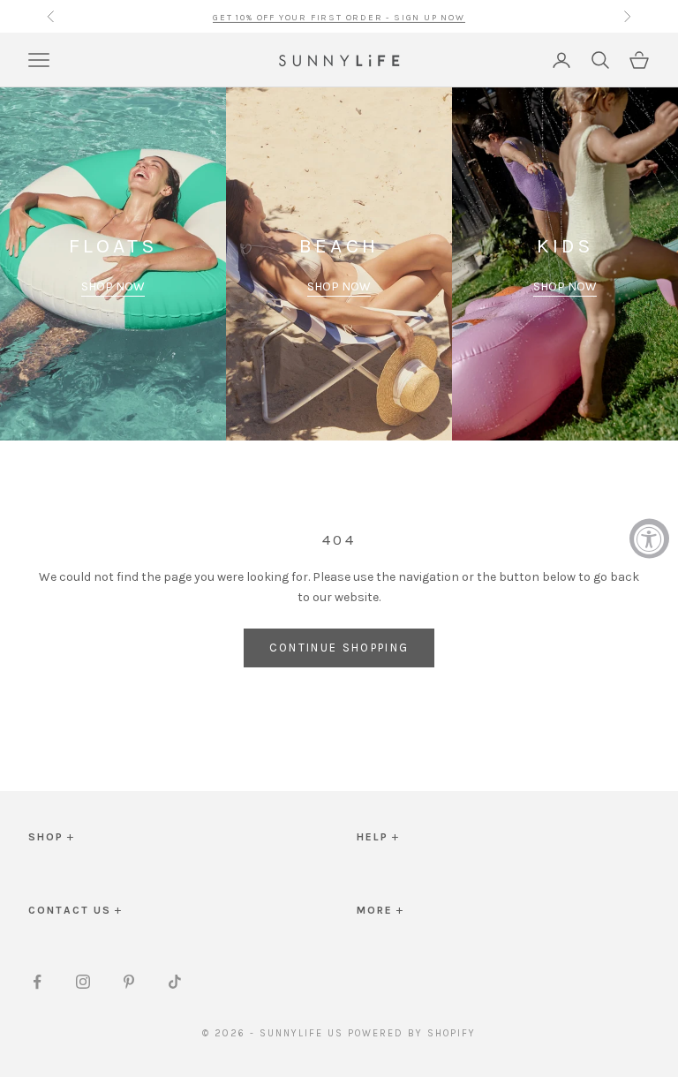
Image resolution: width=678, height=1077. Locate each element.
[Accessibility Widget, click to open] (649, 539)
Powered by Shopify (412, 1033)
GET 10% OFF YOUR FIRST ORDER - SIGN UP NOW (339, 16)
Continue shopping (339, 647)
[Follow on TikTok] (175, 981)
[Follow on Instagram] (83, 981)
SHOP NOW (113, 286)
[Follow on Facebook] (37, 981)
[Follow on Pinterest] (129, 981)
